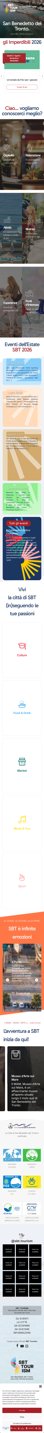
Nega (22, 1417)
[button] (40, 1386)
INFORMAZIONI (22, 1332)
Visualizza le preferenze (22, 1423)
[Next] (36, 979)
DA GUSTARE (22, 1329)
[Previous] (7, 979)
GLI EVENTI (22, 1318)
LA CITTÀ (22, 1322)
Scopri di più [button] (23, 993)
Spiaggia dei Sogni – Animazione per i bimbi (22, 81)
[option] (22, 73)
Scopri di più (22, 90)
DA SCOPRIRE (22, 1325)
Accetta (22, 1410)
